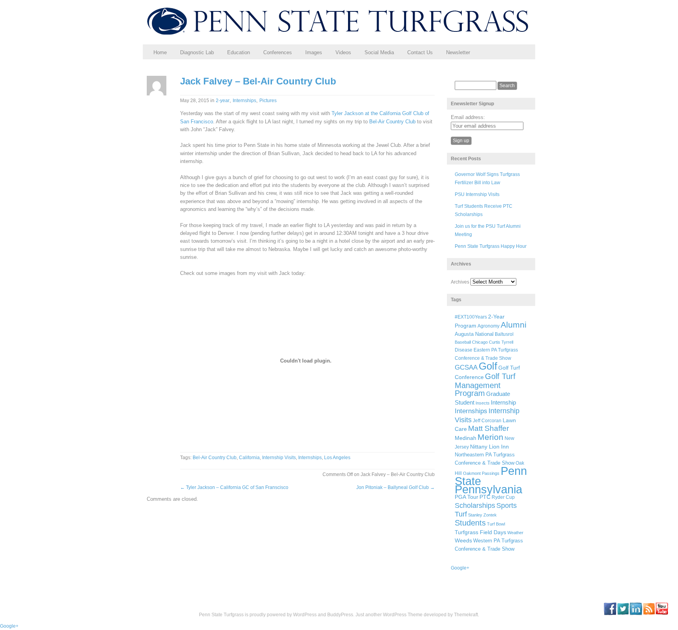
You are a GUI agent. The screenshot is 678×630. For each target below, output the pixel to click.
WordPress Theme (403, 614)
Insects (483, 403)
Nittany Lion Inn (489, 446)
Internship (503, 402)
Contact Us (420, 52)
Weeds (463, 540)
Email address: (468, 117)
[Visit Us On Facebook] (609, 613)
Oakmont (472, 473)
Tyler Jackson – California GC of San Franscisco (234, 487)
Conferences (277, 52)
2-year (223, 100)
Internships (244, 100)
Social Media (379, 52)
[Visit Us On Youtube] (661, 613)
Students (470, 522)
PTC (484, 497)
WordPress (305, 614)
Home (160, 52)
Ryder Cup (503, 497)
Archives (460, 282)
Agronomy (488, 326)
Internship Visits (279, 457)
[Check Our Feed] (648, 613)
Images (313, 52)
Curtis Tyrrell (501, 342)
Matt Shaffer (488, 428)
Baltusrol (504, 334)
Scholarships (475, 505)
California (249, 457)
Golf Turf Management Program (485, 385)
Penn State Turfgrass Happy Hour (491, 246)
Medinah (465, 438)
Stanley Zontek (482, 515)
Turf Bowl (496, 524)
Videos (343, 52)
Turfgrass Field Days (480, 532)
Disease (463, 350)
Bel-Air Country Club (392, 122)
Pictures (268, 100)
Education (238, 52)
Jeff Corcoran (487, 420)
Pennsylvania (488, 489)
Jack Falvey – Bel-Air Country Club (258, 81)
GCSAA (466, 367)
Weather (515, 532)
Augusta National (474, 334)
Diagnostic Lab (197, 52)
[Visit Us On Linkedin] (635, 613)
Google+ (460, 568)
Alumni (514, 324)
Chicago (480, 342)
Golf (488, 366)
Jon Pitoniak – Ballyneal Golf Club (395, 487)
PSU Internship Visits (477, 194)
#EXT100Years (471, 316)
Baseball (463, 342)
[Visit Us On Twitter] (622, 613)
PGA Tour (466, 497)
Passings (490, 473)
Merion (490, 437)
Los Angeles (337, 457)
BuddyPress (340, 614)
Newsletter (458, 52)
